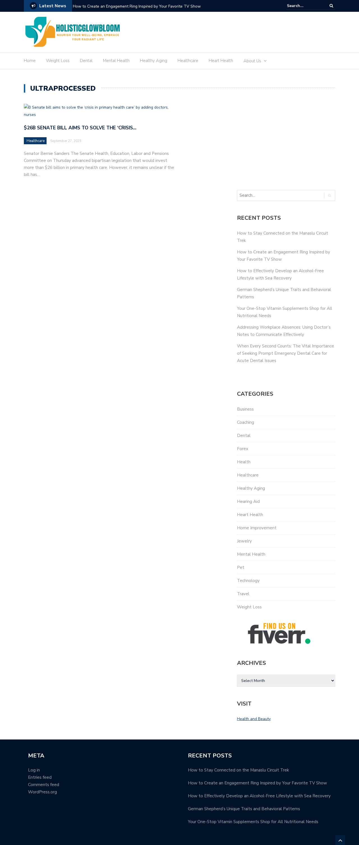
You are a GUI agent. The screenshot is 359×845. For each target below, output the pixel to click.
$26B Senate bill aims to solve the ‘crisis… (80, 128)
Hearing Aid (248, 501)
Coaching (245, 422)
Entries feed (40, 777)
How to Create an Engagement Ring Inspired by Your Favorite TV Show (137, 6)
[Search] (331, 6)
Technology (248, 580)
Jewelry (244, 541)
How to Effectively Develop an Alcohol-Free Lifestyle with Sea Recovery (259, 796)
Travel (243, 594)
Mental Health (116, 60)
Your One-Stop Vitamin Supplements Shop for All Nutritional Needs (253, 822)
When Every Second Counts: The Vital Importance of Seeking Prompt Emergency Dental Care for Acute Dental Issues (285, 353)
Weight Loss (58, 60)
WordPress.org (42, 792)
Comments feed (43, 784)
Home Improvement (257, 528)
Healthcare (188, 60)
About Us (252, 61)
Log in (34, 770)
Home (30, 60)
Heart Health (221, 60)
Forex (242, 449)
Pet (240, 567)
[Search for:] (304, 6)
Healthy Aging (153, 60)
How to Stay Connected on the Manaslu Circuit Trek (238, 770)
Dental (86, 60)
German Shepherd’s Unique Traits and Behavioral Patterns (244, 809)
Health (243, 462)
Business (245, 409)
